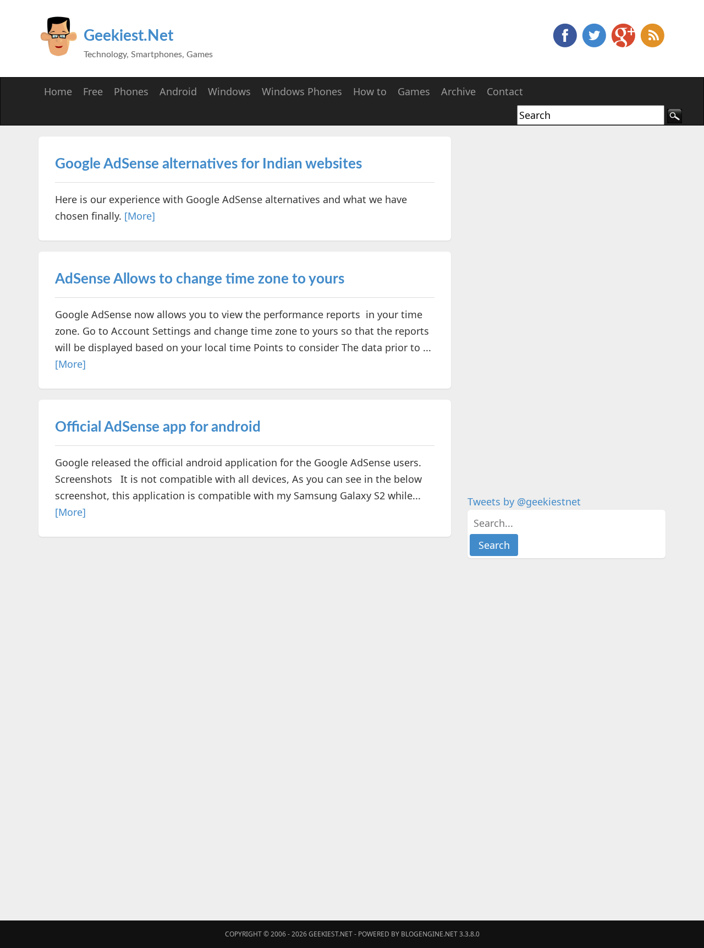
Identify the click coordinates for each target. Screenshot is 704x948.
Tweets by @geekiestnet (524, 501)
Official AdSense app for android (158, 427)
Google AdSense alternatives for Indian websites (208, 164)
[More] (139, 215)
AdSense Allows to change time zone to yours (199, 279)
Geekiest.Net (128, 35)
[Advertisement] (550, 302)
